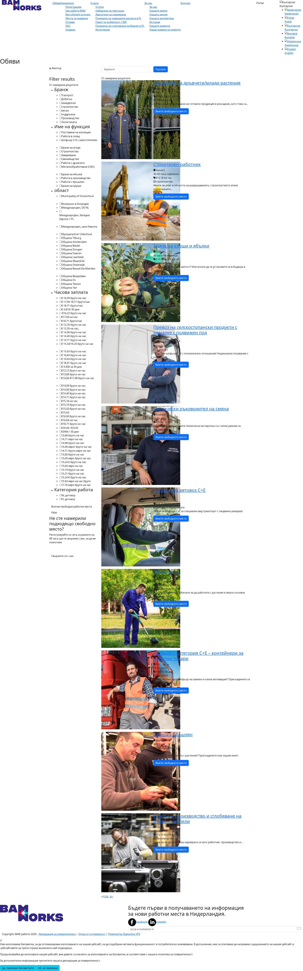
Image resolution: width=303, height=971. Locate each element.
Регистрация (73, 7)
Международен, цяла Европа (79, 226)
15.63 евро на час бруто (76, 481)
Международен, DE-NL (75, 207)
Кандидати (67, 3)
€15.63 (65, 412)
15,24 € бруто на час (73, 462)
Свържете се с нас (62, 556)
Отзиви (70, 22)
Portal (260, 3)
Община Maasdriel (72, 261)
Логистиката (69, 122)
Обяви (56, 3)
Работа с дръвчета (73, 163)
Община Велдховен (73, 276)
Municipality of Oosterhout (77, 196)
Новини (70, 29)
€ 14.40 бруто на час (73, 336)
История (154, 22)
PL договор (68, 499)
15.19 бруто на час (72, 470)
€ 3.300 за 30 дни (71, 366)
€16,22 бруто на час (73, 313)
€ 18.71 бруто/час (72, 305)
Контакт (185, 3)
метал (65, 110)
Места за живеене (76, 18)
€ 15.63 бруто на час (73, 351)
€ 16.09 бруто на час (73, 298)
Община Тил (69, 287)
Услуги (94, 3)
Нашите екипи (158, 10)
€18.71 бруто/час (71, 321)
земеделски (68, 103)
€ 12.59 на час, (70, 328)
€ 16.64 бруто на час (73, 359)
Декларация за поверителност (57, 934)
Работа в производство (75, 178)
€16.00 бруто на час (73, 416)
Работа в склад (70, 136)
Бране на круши (71, 186)
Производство (70, 118)
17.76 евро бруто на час (76, 485)
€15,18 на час (69, 401)
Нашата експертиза (161, 18)
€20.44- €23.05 (69, 428)
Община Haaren (71, 253)
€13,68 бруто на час (73, 374)
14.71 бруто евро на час (76, 450)
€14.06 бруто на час (73, 389)
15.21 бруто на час (72, 473)
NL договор (68, 495)
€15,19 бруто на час (73, 404)
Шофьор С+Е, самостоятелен (79, 140)
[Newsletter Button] (299, 928)
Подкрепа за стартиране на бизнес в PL (119, 26)
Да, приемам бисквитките (18, 968)
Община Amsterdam (74, 242)
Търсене (160, 69)
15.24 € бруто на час (73, 477)
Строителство (70, 151)
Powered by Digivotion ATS (124, 934)
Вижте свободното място (171, 111)
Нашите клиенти (159, 26)
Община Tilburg (71, 238)
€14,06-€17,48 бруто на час (77, 378)
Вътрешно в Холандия (75, 204)
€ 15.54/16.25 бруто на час (77, 344)
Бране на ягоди (70, 147)
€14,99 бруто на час (73, 385)
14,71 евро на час (72, 439)
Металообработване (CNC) (78, 166)
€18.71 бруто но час (73, 424)
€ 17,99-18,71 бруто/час (75, 302)
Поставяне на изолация (76, 132)
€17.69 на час (69, 317)
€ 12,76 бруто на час (73, 324)
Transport (67, 95)
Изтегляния (102, 29)
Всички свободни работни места (71, 506)
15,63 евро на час (72, 466)
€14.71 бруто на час (73, 397)
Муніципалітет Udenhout (76, 234)
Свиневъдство (70, 159)
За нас (148, 3)
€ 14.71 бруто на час (73, 340)
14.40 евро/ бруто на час (76, 446)
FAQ (67, 26)
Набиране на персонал (109, 10)
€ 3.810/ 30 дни (70, 309)
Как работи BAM (75, 10)
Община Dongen (71, 249)
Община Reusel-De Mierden (78, 268)
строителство (69, 106)
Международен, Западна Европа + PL (74, 217)
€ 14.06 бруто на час (73, 332)
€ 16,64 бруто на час (73, 355)
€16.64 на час (69, 420)
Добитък (66, 99)
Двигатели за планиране (110, 14)
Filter (54, 512)
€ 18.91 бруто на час (73, 363)
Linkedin (161, 922)
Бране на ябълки (71, 174)
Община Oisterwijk (73, 264)
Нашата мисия (158, 14)
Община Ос (68, 280)
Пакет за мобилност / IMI (111, 22)
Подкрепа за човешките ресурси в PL (118, 18)
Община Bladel (70, 245)
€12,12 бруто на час (73, 370)
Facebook (142, 922)
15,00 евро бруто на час (76, 458)
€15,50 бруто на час (73, 408)
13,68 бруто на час (72, 435)
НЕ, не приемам (48, 968)
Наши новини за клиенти (165, 29)
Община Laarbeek (72, 257)
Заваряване (68, 155)
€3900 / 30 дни (70, 431)
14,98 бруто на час (72, 443)
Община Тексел (71, 284)
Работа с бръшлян (72, 182)
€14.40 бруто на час (73, 393)
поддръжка (68, 114)
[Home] (21, 5)
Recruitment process (77, 14)
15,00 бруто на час (72, 454)
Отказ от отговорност (91, 934)
